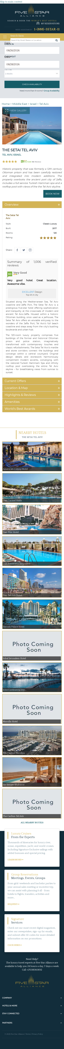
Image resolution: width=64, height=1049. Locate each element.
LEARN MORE (14, 860)
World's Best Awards (20, 409)
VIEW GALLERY (18, 110)
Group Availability (52, 91)
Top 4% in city (32, 293)
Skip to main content (11, 1)
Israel (33, 103)
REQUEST (12, 904)
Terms (28, 1034)
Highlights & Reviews (20, 395)
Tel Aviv (44, 103)
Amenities (12, 402)
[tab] (32, 204)
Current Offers (15, 381)
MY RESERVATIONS (50, 23)
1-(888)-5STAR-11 (47, 29)
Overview (12, 204)
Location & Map (16, 388)
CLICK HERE (14, 945)
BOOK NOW (53, 193)
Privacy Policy (37, 1034)
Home (6, 103)
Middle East (19, 103)
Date (8, 43)
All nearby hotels (32, 822)
